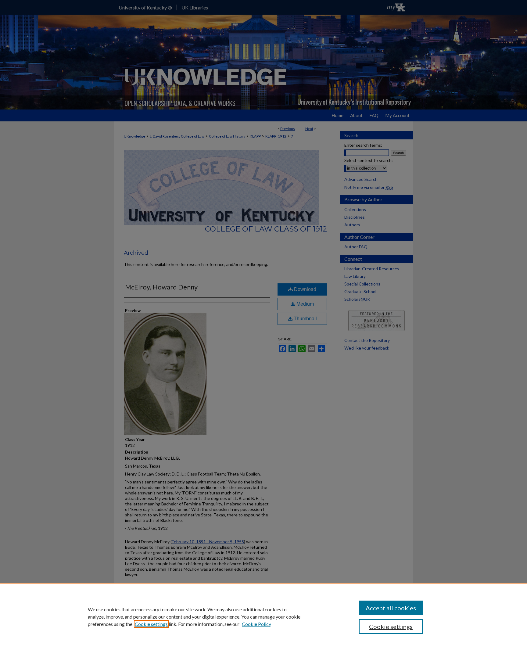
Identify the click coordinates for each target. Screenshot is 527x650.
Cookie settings (151, 624)
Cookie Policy (256, 624)
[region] (263, 616)
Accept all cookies (391, 608)
